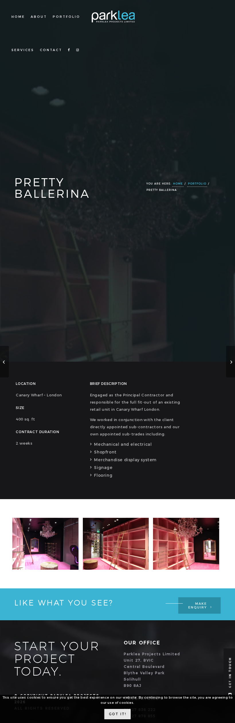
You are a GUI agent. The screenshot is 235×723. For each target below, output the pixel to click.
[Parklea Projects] (117, 22)
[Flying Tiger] (4, 361)
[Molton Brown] (230, 361)
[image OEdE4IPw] (188, 546)
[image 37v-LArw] (47, 546)
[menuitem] (18, 16)
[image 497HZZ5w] (118, 546)
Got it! (117, 714)
